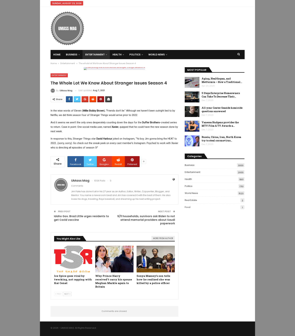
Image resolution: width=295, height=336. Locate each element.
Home (56, 54)
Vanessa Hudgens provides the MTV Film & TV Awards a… (220, 124)
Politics (135, 54)
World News (156, 54)
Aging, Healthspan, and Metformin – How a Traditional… (222, 80)
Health (117, 54)
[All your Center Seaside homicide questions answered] (192, 111)
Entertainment (95, 54)
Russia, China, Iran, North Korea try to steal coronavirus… (221, 138)
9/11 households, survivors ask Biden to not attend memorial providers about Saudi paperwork (146, 219)
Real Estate (191, 200)
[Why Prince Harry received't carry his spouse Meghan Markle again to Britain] (114, 259)
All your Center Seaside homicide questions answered (222, 109)
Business (71, 54)
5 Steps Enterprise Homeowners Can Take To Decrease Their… (221, 94)
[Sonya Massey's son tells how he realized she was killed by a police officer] (156, 259)
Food (187, 207)
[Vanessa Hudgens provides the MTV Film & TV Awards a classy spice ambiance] (192, 126)
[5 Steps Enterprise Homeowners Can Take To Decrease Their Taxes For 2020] (192, 96)
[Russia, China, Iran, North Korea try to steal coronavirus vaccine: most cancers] (192, 140)
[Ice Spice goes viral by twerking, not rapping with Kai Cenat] (73, 259)
